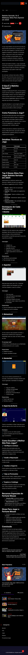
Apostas (10, 614)
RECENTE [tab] (21, 592)
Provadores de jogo (12, 602)
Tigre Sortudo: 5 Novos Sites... (15, 598)
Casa (3, 10)
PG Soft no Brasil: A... (12, 604)
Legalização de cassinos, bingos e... (16, 610)
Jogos (7, 10)
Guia (3, 630)
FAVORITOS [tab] (8, 592)
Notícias (10, 608)
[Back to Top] (23, 651)
